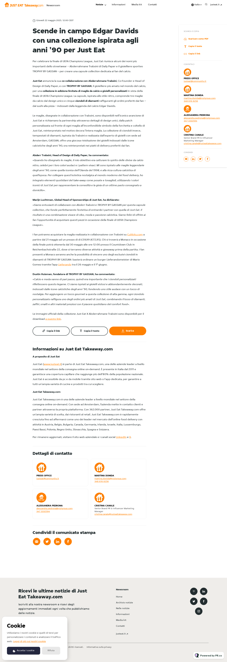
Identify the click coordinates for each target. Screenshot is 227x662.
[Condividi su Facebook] (68, 541)
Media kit (137, 5)
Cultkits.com (135, 234)
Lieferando (64, 264)
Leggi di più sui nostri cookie (29, 641)
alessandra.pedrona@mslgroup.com (54, 508)
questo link (54, 319)
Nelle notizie (123, 608)
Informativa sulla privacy (99, 647)
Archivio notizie (124, 603)
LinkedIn (121, 437)
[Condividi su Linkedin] (57, 541)
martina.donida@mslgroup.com (110, 479)
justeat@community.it (47, 479)
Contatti (152, 5)
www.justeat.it (52, 364)
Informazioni (118, 5)
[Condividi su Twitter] (47, 541)
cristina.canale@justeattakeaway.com (113, 514)
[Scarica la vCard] (82, 463)
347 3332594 (43, 511)
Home (119, 597)
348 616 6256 (102, 481)
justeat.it (215, 5)
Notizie (99, 5)
